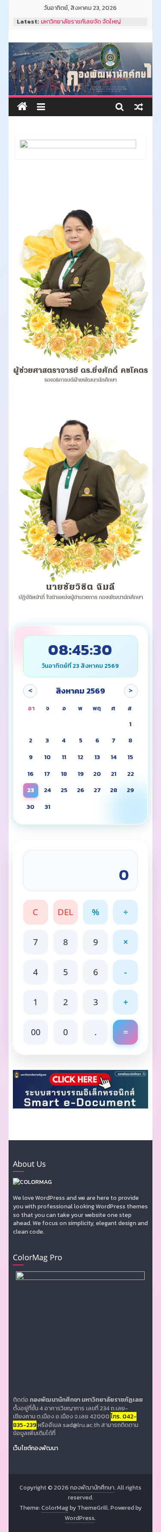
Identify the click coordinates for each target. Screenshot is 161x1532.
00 (35, 1032)
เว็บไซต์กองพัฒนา (35, 1448)
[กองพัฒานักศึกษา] (22, 107)
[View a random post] (138, 107)
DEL (65, 912)
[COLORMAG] (32, 1182)
